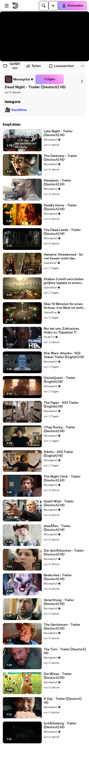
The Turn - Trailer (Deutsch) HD (65, 651)
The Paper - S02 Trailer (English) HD (61, 404)
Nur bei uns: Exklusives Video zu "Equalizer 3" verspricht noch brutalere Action (63, 330)
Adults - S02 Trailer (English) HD (58, 454)
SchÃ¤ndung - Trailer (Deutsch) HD (60, 725)
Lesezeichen (64, 66)
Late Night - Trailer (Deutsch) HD (58, 133)
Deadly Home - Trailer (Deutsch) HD (60, 207)
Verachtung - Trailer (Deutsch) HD (59, 602)
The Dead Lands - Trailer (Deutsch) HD (62, 232)
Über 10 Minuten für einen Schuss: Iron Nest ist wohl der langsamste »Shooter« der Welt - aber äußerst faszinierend (64, 306)
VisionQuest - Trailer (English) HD (59, 380)
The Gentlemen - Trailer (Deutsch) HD (62, 626)
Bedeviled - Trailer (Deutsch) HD (58, 577)
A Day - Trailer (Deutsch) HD (62, 701)
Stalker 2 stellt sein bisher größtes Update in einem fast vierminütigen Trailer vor (64, 281)
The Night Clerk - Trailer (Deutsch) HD (62, 478)
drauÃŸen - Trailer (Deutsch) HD (57, 528)
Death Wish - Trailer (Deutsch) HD (59, 503)
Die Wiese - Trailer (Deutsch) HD (58, 676)
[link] (19, 79)
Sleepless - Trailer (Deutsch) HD (57, 182)
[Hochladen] (53, 5)
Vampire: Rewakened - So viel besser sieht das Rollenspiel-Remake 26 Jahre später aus (63, 256)
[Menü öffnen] (6, 5)
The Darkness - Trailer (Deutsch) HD (60, 158)
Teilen (36, 66)
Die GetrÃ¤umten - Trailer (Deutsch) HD (64, 552)
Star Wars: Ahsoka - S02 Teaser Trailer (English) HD (64, 355)
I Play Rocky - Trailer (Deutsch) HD (59, 429)
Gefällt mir (15, 66)
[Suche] (43, 5)
